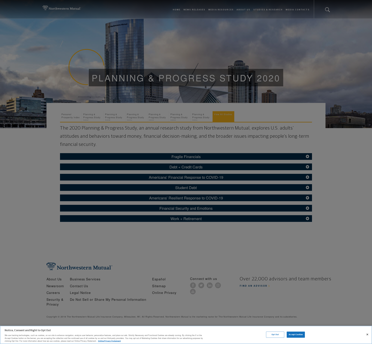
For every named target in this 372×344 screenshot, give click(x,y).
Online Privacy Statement (109, 341)
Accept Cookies (296, 335)
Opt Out (275, 335)
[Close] (367, 334)
